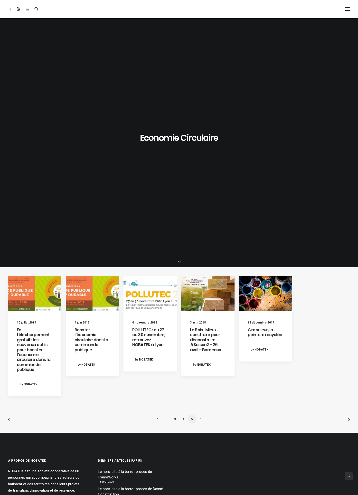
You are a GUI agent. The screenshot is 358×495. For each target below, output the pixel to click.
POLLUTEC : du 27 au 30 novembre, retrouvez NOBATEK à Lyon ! (148, 337)
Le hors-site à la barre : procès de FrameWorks (125, 474)
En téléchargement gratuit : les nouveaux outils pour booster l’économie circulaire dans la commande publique (33, 349)
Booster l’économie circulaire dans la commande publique (91, 340)
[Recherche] (36, 9)
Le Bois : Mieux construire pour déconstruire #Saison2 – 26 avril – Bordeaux (205, 340)
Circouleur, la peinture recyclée (265, 332)
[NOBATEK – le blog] (179, 9)
